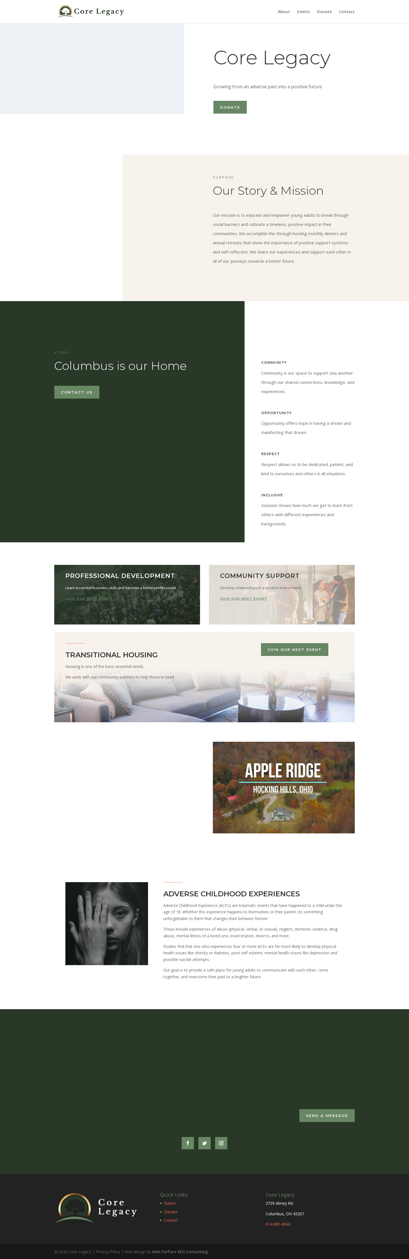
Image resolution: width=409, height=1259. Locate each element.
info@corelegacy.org (261, 1048)
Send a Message (327, 1115)
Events (303, 12)
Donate (324, 12)
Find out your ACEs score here (112, 1092)
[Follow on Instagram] (221, 1143)
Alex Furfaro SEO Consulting (180, 1251)
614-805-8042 (278, 1224)
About (284, 12)
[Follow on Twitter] (204, 1143)
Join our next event (89, 599)
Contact (347, 12)
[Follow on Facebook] (188, 1143)
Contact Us (77, 392)
